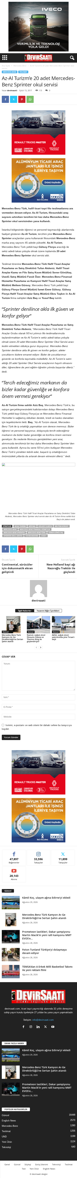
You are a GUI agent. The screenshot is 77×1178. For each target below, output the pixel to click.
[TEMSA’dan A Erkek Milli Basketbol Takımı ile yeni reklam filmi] (11, 971)
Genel (7, 1164)
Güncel (6, 632)
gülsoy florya (45, 526)
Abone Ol (14, 869)
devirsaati (12, 90)
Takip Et (38, 852)
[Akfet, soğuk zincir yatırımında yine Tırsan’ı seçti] (63, 624)
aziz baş (32, 526)
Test (24, 1168)
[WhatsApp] (30, 99)
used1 (43, 536)
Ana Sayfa (6, 65)
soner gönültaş (56, 532)
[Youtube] (53, 1027)
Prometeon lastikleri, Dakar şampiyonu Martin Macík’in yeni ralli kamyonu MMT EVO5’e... (46, 935)
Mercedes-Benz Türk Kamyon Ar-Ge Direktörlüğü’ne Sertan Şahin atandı (12, 638)
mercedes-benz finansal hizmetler (35, 529)
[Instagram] (31, 1027)
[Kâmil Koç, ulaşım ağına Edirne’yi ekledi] (11, 902)
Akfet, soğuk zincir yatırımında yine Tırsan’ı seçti (63, 637)
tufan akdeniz (31, 536)
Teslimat (23, 72)
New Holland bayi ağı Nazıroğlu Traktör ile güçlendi (61, 568)
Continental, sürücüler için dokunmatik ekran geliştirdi (17, 568)
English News (9, 1120)
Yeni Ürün (7, 1142)
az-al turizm (20, 526)
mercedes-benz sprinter (14, 532)
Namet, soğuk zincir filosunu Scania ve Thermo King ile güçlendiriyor (36, 638)
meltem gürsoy (61, 526)
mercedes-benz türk (36, 532)
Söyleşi (28, 1164)
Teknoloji (6, 1147)
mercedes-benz (10, 529)
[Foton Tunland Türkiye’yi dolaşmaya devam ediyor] (11, 954)
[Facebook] (5, 99)
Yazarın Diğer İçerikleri (48, 610)
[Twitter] (13, 99)
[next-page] (40, 647)
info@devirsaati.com (43, 1020)
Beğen (14, 852)
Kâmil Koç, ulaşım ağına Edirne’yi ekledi (46, 897)
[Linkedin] (39, 1027)
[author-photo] (38, 588)
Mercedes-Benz (20, 65)
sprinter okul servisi (13, 536)
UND (4, 1136)
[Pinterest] (21, 99)
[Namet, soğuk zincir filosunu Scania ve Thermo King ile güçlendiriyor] (38, 624)
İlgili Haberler (24, 610)
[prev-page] (36, 647)
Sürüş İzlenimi (41, 1164)
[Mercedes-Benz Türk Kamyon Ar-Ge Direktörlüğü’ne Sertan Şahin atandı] (13, 624)
